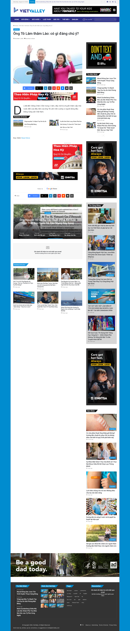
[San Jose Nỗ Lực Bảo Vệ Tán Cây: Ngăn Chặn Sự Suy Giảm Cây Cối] (52, 606)
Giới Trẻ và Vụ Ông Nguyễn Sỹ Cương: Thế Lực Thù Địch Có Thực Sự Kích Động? (23, 283)
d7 (80, 593)
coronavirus (83, 590)
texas (68, 602)
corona (76, 590)
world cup (69, 605)
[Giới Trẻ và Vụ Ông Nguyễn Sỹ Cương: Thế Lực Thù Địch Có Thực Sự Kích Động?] (23, 274)
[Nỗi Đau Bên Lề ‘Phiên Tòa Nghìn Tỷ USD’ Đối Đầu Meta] (44, 601)
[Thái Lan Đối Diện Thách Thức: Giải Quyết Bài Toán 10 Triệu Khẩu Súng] (47, 297)
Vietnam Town (75, 602)
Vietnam (26, 25)
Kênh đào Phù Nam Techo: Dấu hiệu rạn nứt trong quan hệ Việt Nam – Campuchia (47, 285)
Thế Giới (65, 19)
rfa (82, 596)
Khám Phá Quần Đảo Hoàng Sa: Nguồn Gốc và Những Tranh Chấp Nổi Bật (70, 309)
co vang (69, 593)
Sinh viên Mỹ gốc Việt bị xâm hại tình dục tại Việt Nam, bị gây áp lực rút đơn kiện (101, 228)
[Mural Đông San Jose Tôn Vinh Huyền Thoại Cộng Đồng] (91, 80)
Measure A (69, 596)
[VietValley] (29, 10)
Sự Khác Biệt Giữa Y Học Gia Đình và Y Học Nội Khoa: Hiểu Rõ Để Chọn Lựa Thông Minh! (101, 464)
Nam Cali (77, 596)
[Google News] (52, 189)
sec (75, 599)
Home (17, 19)
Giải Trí (56, 19)
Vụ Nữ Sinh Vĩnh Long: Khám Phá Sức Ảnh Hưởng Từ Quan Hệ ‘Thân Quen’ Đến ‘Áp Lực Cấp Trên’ (63, 1)
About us (88, 625)
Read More (25, 138)
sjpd (79, 599)
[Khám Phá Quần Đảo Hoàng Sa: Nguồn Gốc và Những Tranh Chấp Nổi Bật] (71, 299)
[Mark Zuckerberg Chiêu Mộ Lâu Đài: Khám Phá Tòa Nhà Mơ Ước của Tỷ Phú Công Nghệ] (91, 99)
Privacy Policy (113, 625)
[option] (25, 234)
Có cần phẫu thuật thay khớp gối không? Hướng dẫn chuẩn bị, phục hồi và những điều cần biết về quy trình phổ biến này (106, 113)
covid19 (75, 593)
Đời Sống (24, 19)
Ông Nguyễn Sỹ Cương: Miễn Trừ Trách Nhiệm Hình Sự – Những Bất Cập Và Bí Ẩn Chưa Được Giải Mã (71, 283)
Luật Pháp (47, 19)
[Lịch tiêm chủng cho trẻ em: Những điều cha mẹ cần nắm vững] (44, 606)
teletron (84, 599)
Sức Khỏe (35, 19)
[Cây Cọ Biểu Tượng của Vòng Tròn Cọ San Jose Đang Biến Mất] (44, 596)
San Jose (69, 599)
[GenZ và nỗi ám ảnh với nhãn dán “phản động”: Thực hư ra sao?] (23, 297)
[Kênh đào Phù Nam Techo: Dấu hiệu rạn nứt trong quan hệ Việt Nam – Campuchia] (47, 275)
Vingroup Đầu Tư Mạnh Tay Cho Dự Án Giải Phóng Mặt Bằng (106, 90)
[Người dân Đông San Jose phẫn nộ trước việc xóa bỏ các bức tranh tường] (60, 606)
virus (83, 602)
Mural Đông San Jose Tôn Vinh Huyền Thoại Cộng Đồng (106, 80)
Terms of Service (103, 625)
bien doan (69, 590)
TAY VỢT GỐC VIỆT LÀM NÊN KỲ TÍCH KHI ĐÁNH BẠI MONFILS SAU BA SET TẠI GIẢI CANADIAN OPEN (100, 308)
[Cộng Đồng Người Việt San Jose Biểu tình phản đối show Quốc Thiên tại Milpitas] (60, 596)
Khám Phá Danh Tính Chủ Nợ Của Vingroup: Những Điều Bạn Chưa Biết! (66, 221)
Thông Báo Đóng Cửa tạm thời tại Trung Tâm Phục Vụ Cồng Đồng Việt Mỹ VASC (101, 281)
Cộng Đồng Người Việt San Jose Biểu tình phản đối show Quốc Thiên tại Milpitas (101, 254)
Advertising (94, 625)
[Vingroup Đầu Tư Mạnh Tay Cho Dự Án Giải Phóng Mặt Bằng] (18, 123)
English (75, 19)
